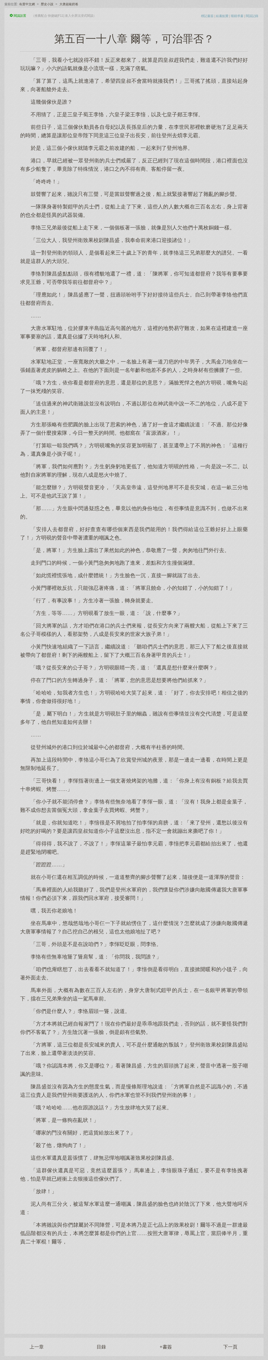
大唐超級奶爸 (68, 4)
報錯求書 (237, 16)
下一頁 (230, 1347)
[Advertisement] (134, 1286)
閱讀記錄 (252, 16)
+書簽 (166, 1347)
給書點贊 (222, 16)
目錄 (101, 1347)
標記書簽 (207, 16)
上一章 (37, 1347)
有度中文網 (27, 4)
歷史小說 (47, 4)
